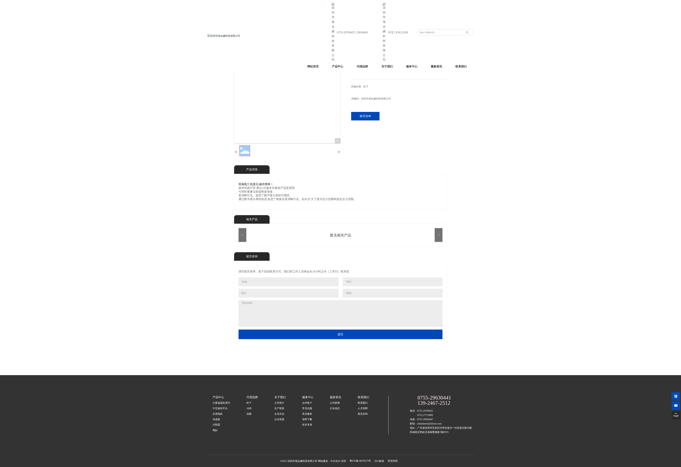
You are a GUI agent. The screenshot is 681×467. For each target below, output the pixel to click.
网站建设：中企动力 (329, 461)
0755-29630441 (434, 397)
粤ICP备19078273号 (360, 461)
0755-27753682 (425, 415)
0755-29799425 (346, 32)
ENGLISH (402, 32)
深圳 (343, 461)
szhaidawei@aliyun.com (429, 423)
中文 (391, 32)
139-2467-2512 (433, 403)
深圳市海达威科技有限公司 (376, 98)
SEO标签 (379, 461)
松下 (366, 86)
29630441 (362, 32)
